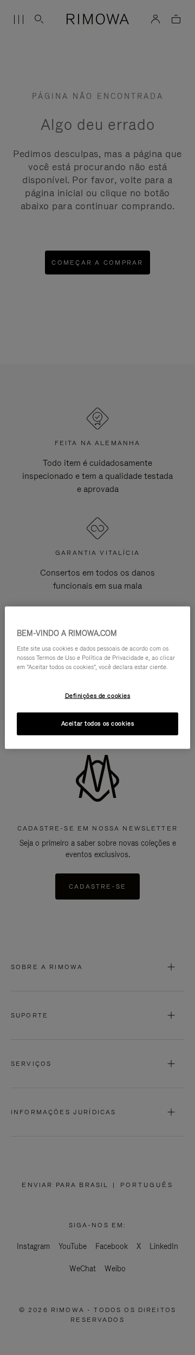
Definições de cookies (98, 695)
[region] (97, 677)
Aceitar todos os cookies (97, 723)
